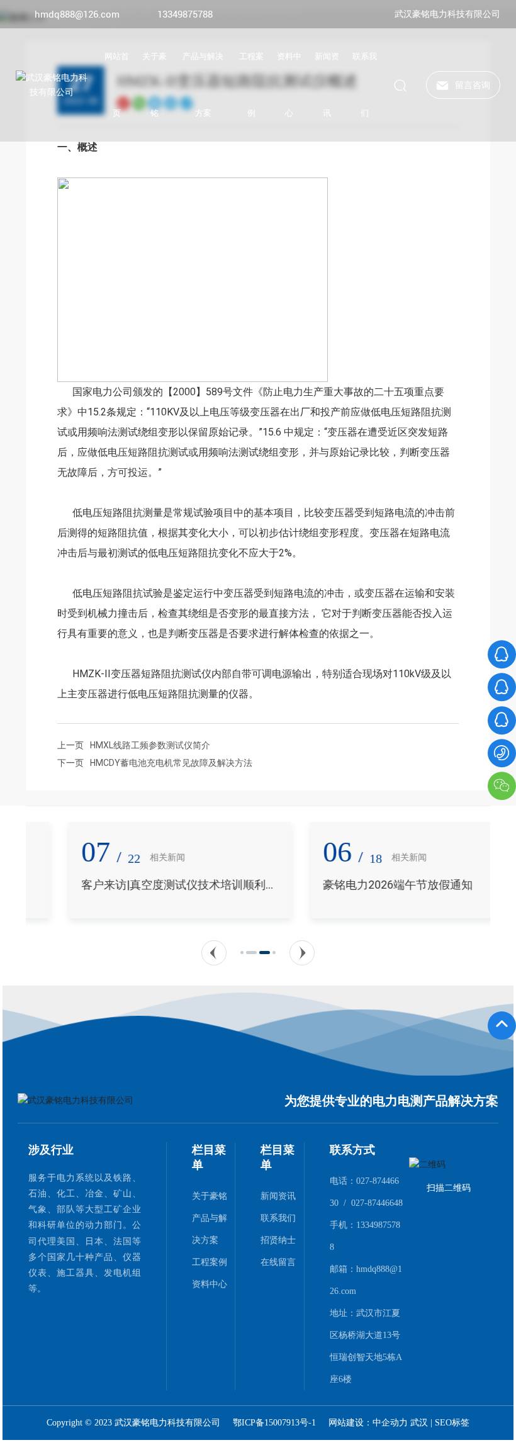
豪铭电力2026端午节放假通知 (355, 884)
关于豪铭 (209, 1196)
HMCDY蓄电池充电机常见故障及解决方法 (171, 763)
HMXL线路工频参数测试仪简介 (150, 745)
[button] (214, 952)
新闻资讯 (278, 1196)
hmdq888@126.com (77, 14)
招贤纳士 (278, 1240)
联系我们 (278, 1218)
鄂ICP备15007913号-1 (274, 1423)
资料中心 (209, 1284)
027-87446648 (377, 1203)
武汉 (419, 1422)
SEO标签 (452, 1422)
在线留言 (278, 1262)
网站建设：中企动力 (369, 1422)
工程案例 (209, 1262)
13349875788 (185, 14)
